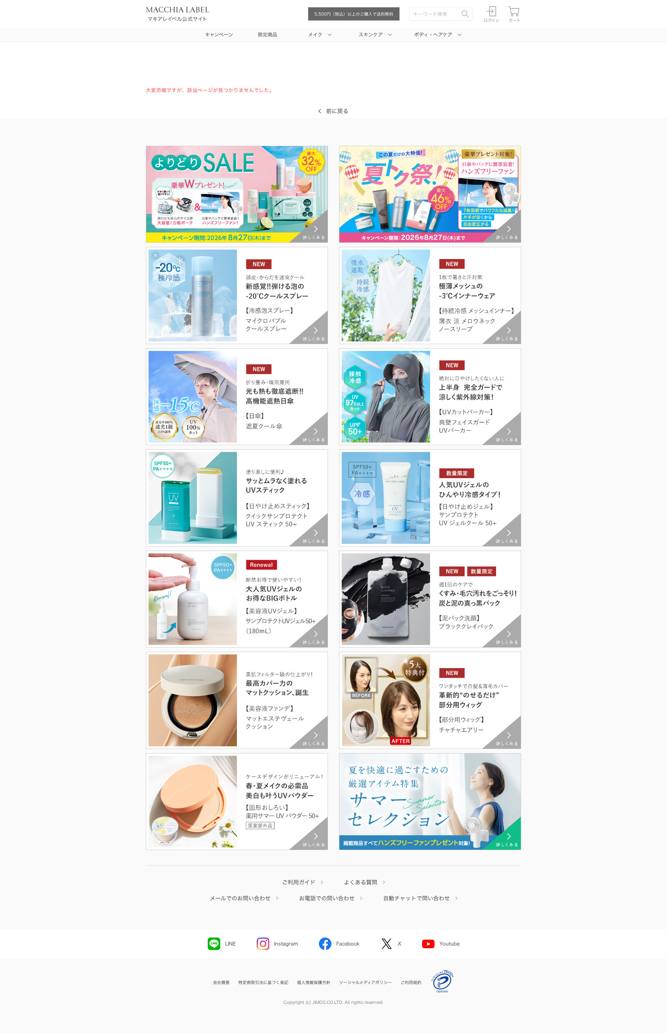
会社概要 (221, 982)
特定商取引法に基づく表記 (263, 982)
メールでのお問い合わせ (240, 898)
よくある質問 (360, 882)
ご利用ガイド (298, 882)
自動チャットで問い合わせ (416, 898)
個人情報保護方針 (313, 982)
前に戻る (337, 111)
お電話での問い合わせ (327, 898)
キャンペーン (219, 34)
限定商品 (267, 34)
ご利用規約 (411, 982)
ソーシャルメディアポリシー (365, 982)
